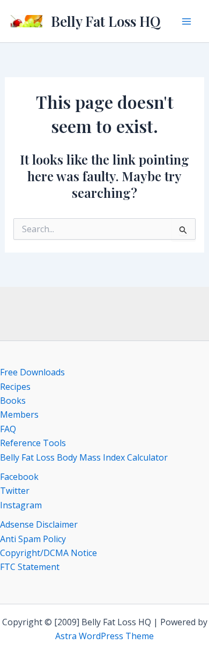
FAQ (8, 429)
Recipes (15, 387)
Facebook (19, 477)
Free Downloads (32, 372)
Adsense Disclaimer (39, 524)
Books (13, 400)
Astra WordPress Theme (104, 636)
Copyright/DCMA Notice (48, 553)
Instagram (21, 505)
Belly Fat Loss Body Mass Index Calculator (84, 457)
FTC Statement (29, 567)
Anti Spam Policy (33, 539)
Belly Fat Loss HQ (106, 21)
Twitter (14, 491)
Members (19, 414)
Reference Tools (33, 443)
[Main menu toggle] (186, 21)
